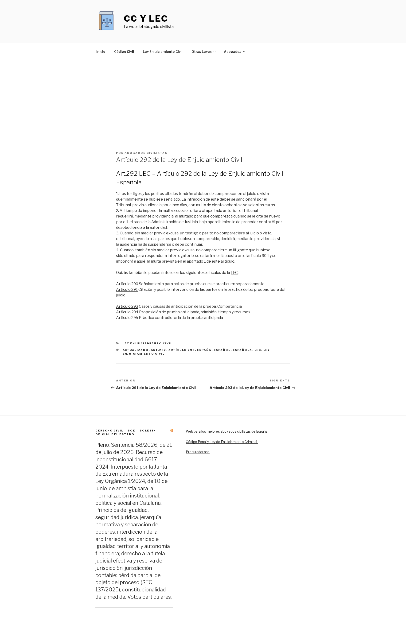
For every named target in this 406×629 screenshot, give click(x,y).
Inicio (100, 52)
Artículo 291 (127, 289)
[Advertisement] (203, 95)
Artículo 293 (127, 306)
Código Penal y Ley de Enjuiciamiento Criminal (222, 442)
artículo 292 (181, 350)
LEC (234, 272)
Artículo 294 (127, 312)
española (242, 350)
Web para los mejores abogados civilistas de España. (227, 431)
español (222, 350)
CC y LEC (146, 18)
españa (204, 350)
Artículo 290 (127, 284)
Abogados (232, 52)
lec (257, 350)
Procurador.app (198, 452)
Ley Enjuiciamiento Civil (163, 52)
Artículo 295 (127, 317)
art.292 (158, 350)
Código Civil (124, 52)
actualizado (136, 350)
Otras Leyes (201, 52)
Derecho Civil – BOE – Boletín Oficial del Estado (125, 432)
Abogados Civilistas (146, 153)
